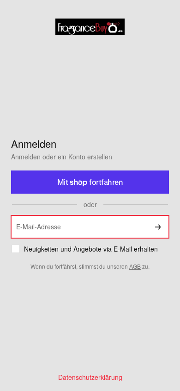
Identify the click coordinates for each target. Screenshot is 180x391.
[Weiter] (158, 227)
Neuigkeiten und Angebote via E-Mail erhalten (91, 249)
